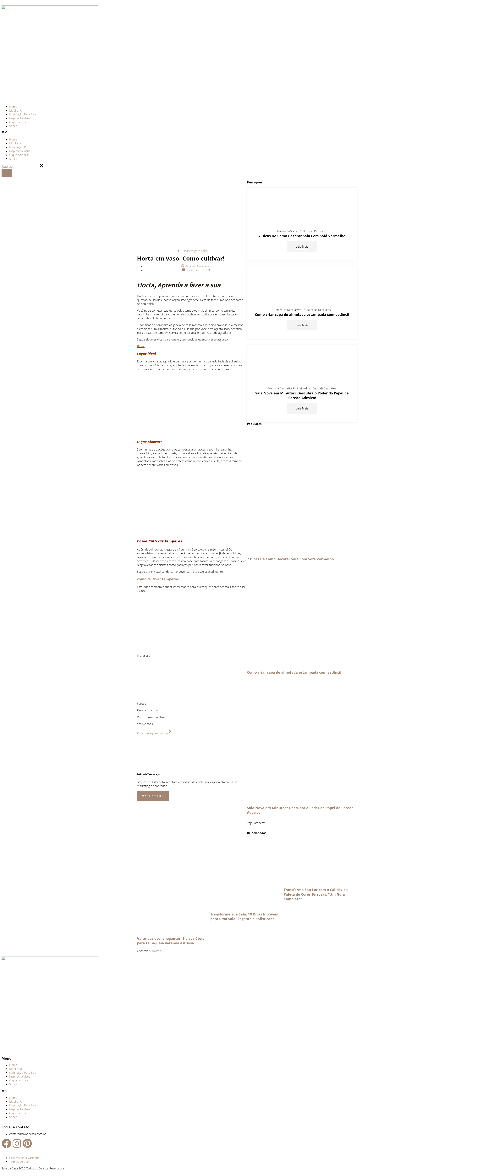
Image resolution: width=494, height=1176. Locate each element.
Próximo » (156, 951)
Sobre (13, 126)
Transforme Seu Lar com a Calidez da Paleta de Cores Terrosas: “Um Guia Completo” (316, 894)
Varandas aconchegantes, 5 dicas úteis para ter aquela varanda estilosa (170, 940)
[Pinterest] (27, 1143)
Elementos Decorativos (287, 310)
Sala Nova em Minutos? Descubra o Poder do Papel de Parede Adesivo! (302, 395)
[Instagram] (17, 1143)
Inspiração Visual (20, 118)
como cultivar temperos (158, 579)
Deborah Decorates (315, 231)
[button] (247, 132)
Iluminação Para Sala (22, 114)
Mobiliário (15, 110)
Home (13, 106)
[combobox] (20, 166)
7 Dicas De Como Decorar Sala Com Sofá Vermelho (302, 236)
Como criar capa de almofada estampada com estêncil (302, 314)
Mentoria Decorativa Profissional (287, 388)
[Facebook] (6, 1143)
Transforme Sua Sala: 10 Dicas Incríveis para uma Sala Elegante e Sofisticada (244, 916)
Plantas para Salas (196, 251)
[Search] (7, 173)
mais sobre (153, 796)
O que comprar (19, 122)
